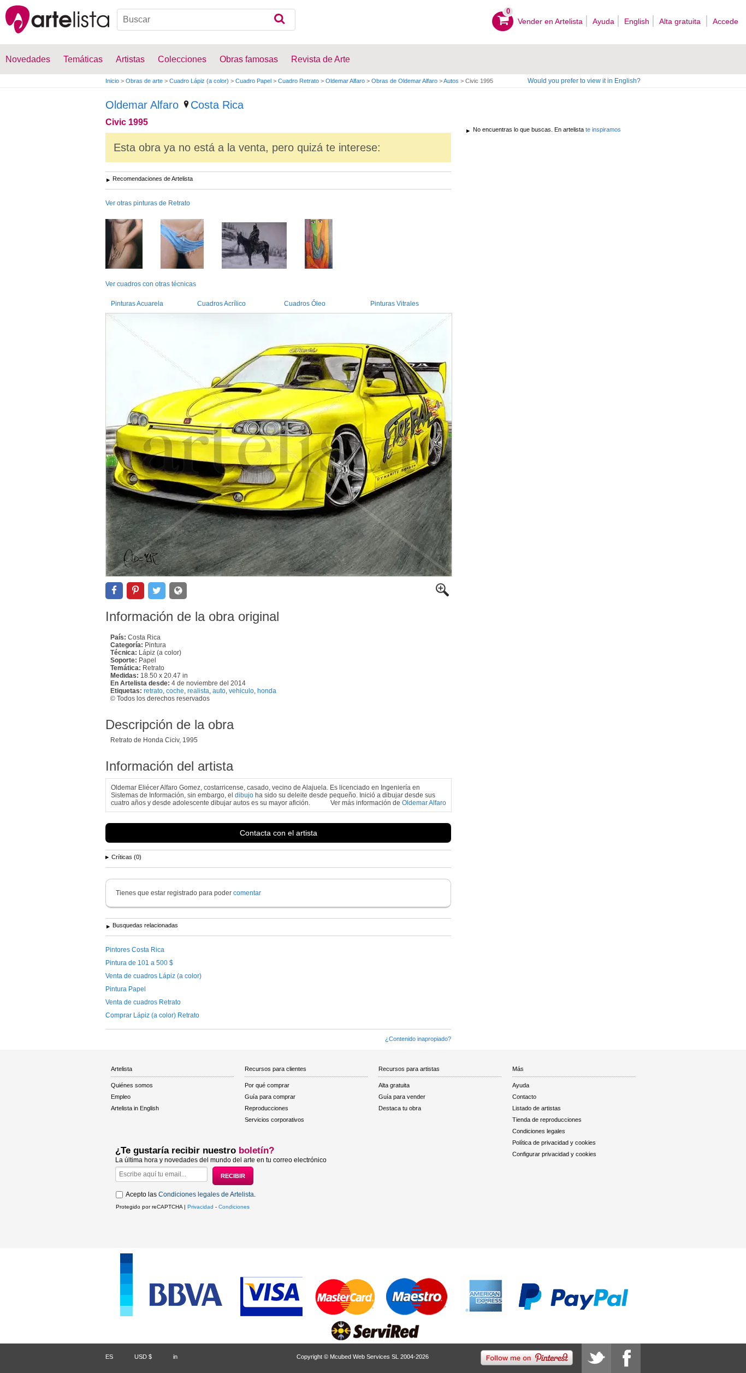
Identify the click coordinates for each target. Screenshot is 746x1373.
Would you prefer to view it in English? (584, 81)
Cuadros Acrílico (221, 303)
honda (266, 691)
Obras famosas (249, 59)
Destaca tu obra (399, 1108)
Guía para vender (401, 1096)
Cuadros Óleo (304, 303)
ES (109, 1356)
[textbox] (206, 20)
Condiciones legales (538, 1131)
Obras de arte (144, 81)
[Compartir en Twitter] (156, 590)
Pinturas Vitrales (394, 303)
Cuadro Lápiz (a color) (199, 81)
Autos (451, 81)
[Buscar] (279, 20)
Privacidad (200, 1207)
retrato (153, 691)
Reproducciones (266, 1108)
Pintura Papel (125, 989)
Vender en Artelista (550, 21)
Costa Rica (217, 105)
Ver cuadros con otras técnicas (150, 284)
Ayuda (603, 21)
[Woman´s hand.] (190, 244)
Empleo (121, 1096)
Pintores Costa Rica (134, 950)
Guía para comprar (270, 1096)
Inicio (112, 81)
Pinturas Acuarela (137, 303)
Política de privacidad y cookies (554, 1142)
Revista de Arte (320, 59)
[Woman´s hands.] (132, 244)
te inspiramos (603, 129)
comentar (247, 893)
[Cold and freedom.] (262, 246)
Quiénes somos (132, 1085)
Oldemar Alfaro (345, 81)
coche (175, 691)
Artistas (130, 59)
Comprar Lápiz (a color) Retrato (152, 1015)
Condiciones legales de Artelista (206, 1194)
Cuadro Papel (253, 81)
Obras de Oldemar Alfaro (404, 81)
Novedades (27, 59)
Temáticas (83, 59)
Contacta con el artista (278, 832)
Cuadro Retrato (298, 81)
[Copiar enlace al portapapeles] (178, 590)
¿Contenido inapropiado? (418, 1038)
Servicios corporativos (274, 1119)
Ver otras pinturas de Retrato (147, 203)
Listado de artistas (536, 1108)
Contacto (524, 1096)
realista (198, 691)
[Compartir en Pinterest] (135, 590)
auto (219, 691)
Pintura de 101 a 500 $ (139, 963)
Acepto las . (191, 1194)
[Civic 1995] (279, 444)
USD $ (143, 1356)
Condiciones (234, 1207)
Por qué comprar (267, 1085)
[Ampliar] (442, 594)
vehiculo (241, 691)
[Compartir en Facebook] (114, 590)
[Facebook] (626, 1358)
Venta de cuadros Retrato (143, 1002)
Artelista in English (135, 1108)
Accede (725, 21)
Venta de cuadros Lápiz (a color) (153, 976)
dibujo (244, 795)
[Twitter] (596, 1358)
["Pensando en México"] (327, 244)
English (636, 21)
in (175, 1356)
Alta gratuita (681, 21)
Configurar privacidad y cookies (554, 1154)
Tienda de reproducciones (547, 1119)
